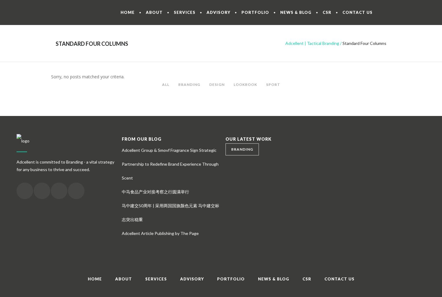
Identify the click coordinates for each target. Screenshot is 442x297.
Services (156, 279)
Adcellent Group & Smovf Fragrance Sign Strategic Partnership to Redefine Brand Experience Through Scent (170, 164)
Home (95, 279)
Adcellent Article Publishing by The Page (160, 233)
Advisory (192, 279)
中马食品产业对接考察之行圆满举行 (155, 191)
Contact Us (339, 279)
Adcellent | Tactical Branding (312, 43)
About (123, 279)
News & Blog (273, 279)
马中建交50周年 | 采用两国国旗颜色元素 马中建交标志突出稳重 (170, 212)
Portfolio (231, 279)
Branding (242, 149)
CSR (306, 279)
